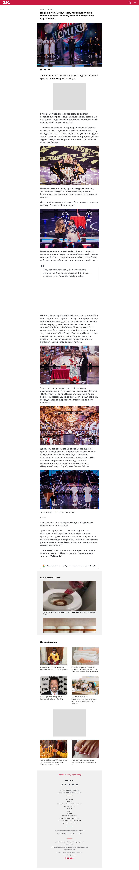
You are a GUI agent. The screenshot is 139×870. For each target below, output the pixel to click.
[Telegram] (45, 70)
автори (69, 813)
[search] (129, 2)
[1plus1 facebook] (73, 785)
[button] (135, 3)
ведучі (69, 811)
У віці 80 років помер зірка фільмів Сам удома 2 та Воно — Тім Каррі (52, 698)
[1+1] (6, 2)
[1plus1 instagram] (62, 785)
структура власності (69, 815)
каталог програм (70, 806)
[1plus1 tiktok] (69, 785)
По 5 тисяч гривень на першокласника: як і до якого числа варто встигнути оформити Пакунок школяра (84, 700)
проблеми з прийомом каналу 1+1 (69, 804)
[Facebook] (41, 70)
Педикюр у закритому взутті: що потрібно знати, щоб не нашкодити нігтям (84, 762)
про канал (69, 799)
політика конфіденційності (69, 818)
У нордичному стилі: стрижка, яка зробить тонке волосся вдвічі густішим (53, 668)
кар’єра (69, 808)
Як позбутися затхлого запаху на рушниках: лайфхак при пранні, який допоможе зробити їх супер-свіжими (85, 669)
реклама (70, 801)
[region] (69, 96)
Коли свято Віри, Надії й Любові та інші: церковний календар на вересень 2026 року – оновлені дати (53, 762)
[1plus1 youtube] (77, 785)
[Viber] (49, 70)
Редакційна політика (69, 823)
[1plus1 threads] (65, 785)
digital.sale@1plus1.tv (69, 849)
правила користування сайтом (69, 820)
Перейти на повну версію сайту (69, 775)
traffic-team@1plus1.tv (70, 855)
